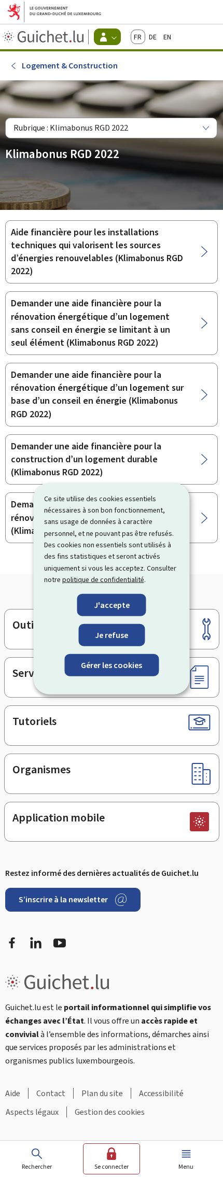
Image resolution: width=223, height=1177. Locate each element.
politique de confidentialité (103, 580)
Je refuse (111, 634)
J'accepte (112, 604)
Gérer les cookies (111, 665)
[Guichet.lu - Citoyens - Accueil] (44, 37)
